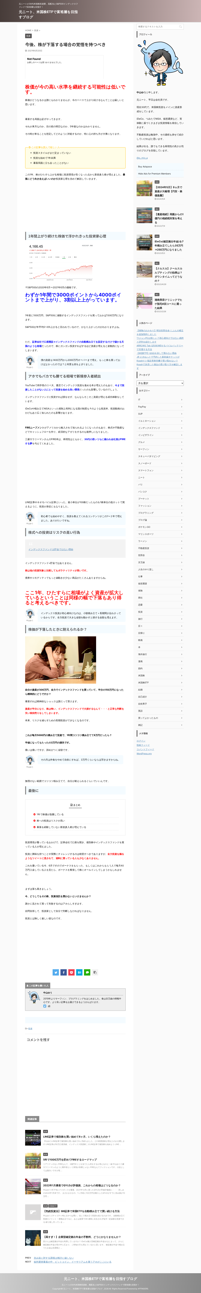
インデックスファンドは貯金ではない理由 (50, 549)
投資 (30, 1028)
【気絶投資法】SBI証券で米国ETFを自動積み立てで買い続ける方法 (81, 1211)
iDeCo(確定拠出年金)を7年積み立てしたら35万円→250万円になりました (169, 245)
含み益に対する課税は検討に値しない (54, 1257)
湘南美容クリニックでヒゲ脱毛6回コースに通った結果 (168, 303)
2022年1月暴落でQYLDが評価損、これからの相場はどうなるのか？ (82, 1185)
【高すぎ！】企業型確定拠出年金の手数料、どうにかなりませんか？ (82, 1236)
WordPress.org (144, 753)
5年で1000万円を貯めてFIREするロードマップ (70, 1159)
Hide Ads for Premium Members (154, 173)
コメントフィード (145, 749)
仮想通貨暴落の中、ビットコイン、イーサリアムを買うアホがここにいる (72, 1261)
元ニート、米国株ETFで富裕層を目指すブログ (100, 1279)
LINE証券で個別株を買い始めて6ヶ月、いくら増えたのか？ (77, 1136)
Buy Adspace (145, 166)
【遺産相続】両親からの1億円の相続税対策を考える (169, 218)
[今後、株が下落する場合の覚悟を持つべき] (79, 972)
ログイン (141, 740)
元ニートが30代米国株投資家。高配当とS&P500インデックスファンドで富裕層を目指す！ (100, 1285)
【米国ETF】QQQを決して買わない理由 (157, 353)
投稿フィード (143, 745)
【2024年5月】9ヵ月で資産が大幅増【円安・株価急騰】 (168, 191)
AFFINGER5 (143, 1288)
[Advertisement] (75, 206)
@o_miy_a (142, 157)
